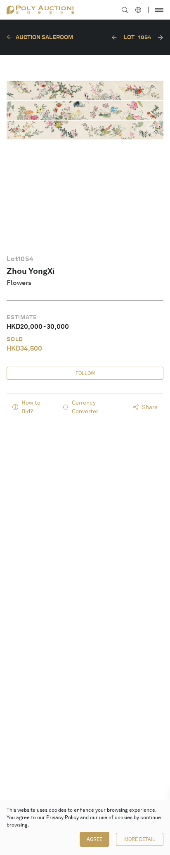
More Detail (139, 839)
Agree (94, 839)
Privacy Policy (62, 817)
